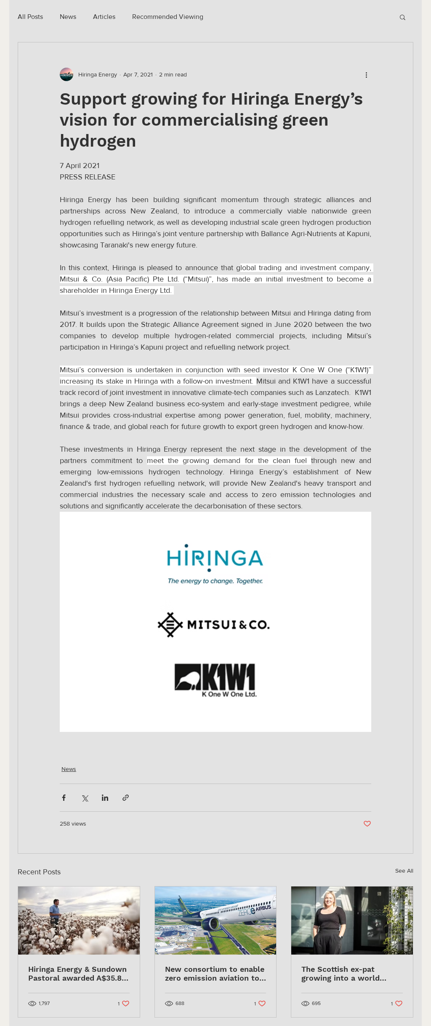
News (68, 16)
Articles (104, 16)
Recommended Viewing (167, 16)
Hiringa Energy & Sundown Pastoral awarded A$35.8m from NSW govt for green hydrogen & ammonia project (78, 973)
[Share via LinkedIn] (105, 798)
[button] (403, 16)
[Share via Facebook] (64, 798)
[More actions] (366, 74)
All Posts (30, 16)
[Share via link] (126, 798)
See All (404, 870)
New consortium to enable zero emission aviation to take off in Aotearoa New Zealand (214, 973)
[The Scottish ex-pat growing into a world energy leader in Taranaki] (352, 921)
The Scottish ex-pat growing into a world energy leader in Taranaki (348, 973)
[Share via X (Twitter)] (84, 798)
